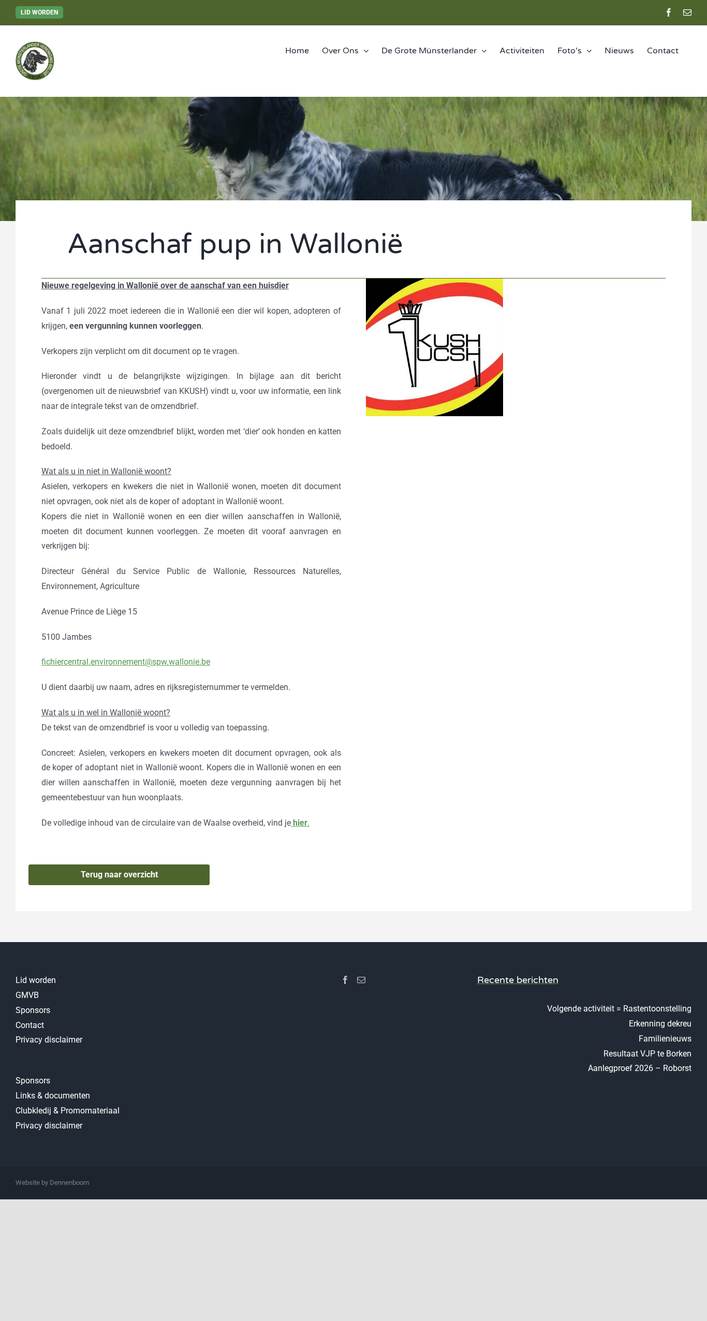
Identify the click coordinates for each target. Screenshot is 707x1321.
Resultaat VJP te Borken (647, 1054)
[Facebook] (345, 980)
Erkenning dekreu (660, 1024)
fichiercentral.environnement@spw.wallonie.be (125, 662)
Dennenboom (69, 1182)
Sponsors (33, 1010)
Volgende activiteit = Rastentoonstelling (619, 1009)
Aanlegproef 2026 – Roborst (639, 1068)
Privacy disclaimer (49, 1040)
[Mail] (361, 980)
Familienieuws (665, 1039)
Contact (30, 1025)
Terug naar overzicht (119, 874)
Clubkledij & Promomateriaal (68, 1110)
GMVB (27, 995)
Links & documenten (53, 1095)
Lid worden (39, 12)
